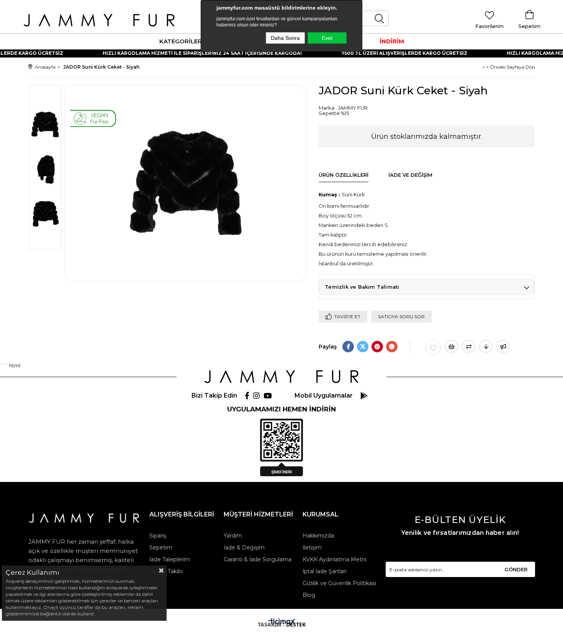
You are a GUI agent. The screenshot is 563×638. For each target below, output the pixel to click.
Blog (309, 595)
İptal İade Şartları (325, 571)
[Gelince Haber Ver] (503, 346)
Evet (327, 38)
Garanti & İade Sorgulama (257, 559)
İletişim (312, 547)
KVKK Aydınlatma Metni (335, 559)
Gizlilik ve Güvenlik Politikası (339, 583)
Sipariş (157, 535)
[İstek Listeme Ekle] (451, 346)
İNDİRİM (392, 41)
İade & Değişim (244, 547)
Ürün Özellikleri (343, 175)
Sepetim (160, 547)
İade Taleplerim (169, 559)
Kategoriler (180, 41)
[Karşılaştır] (468, 346)
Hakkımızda (318, 535)
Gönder (515, 569)
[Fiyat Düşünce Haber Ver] (486, 346)
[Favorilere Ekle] (433, 347)
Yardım (233, 535)
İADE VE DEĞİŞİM (410, 175)
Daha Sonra (285, 38)
